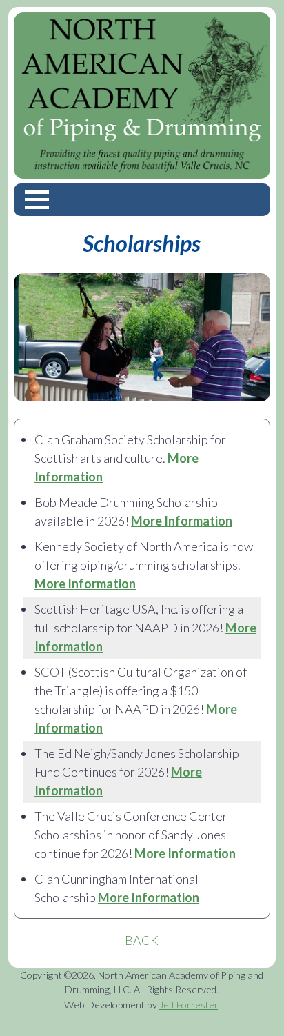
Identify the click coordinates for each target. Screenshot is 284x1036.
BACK (142, 940)
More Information (181, 520)
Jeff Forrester (188, 1004)
